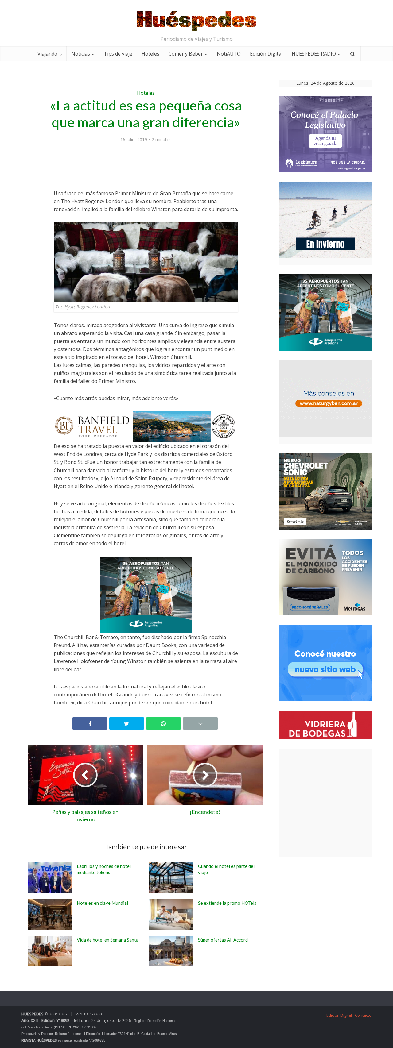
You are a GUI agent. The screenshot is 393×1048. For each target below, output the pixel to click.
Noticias (80, 53)
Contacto (363, 1015)
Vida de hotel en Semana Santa (107, 939)
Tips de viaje (118, 53)
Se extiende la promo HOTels (227, 903)
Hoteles (150, 53)
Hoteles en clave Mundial (102, 903)
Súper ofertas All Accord (223, 939)
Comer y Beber (186, 53)
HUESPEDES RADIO (314, 53)
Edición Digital (266, 53)
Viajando (47, 53)
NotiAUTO (229, 53)
